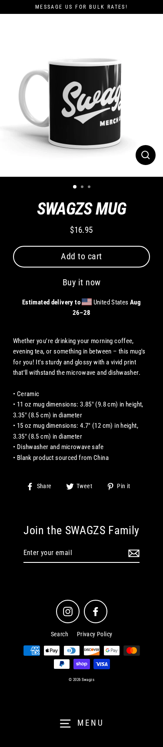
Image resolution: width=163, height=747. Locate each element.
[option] (81, 95)
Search (59, 634)
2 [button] (83, 187)
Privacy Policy (94, 634)
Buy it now (82, 282)
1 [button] (75, 187)
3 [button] (90, 187)
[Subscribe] (133, 553)
